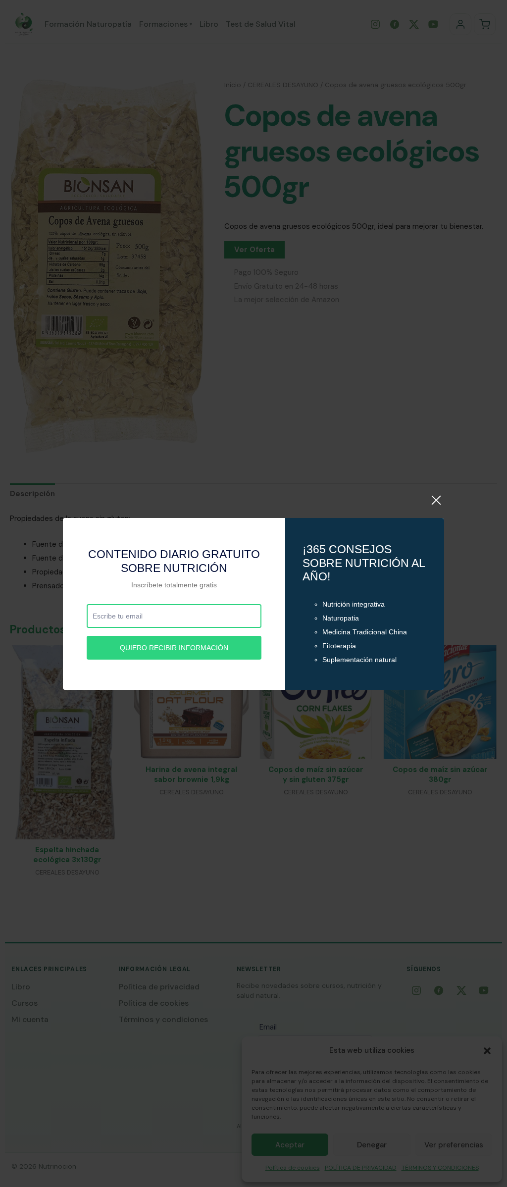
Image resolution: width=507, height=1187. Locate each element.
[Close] (436, 506)
